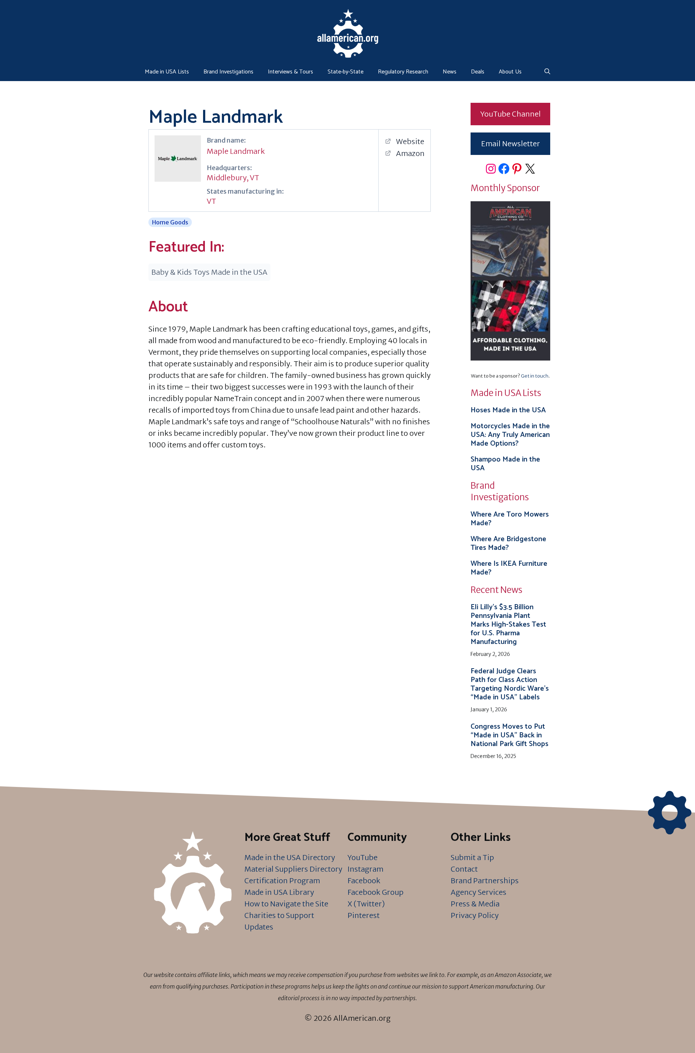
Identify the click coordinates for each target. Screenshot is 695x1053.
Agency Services (478, 892)
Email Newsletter (510, 143)
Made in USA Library (279, 892)
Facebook (364, 880)
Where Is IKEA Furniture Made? (509, 568)
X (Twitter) (366, 903)
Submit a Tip (472, 857)
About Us (510, 72)
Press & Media (475, 903)
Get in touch (534, 376)
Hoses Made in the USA (508, 410)
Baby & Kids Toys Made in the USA (209, 272)
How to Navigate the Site (286, 903)
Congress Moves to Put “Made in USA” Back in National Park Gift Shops (509, 735)
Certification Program (282, 880)
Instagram (365, 868)
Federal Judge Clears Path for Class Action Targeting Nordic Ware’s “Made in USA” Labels (510, 684)
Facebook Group (376, 892)
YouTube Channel (510, 113)
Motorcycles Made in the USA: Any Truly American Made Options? (510, 435)
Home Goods (170, 222)
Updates (258, 926)
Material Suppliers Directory (293, 868)
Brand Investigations (228, 72)
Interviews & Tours (290, 72)
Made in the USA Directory (289, 857)
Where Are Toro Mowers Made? (510, 519)
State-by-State (345, 72)
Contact (464, 868)
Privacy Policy (475, 915)
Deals (477, 72)
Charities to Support (279, 915)
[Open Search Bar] (547, 72)
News (449, 72)
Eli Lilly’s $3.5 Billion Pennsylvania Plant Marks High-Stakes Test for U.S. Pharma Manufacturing (508, 624)
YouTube (363, 857)
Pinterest (364, 915)
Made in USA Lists (167, 72)
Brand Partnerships (485, 880)
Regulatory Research (403, 72)
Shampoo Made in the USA (505, 464)
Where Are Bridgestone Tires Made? (508, 543)
